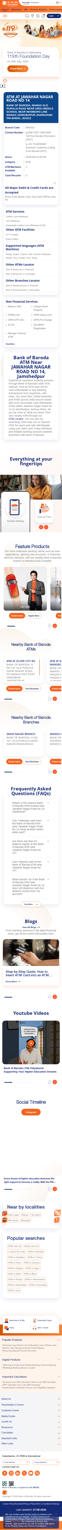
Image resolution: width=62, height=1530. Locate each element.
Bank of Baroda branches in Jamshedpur (23, 290)
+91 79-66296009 (37, 144)
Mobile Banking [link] (33, 1365)
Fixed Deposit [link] (38, 1348)
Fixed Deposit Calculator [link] (14, 1388)
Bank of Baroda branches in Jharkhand (22, 286)
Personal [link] (26, 3)
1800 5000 (45, 132)
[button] (27, 16)
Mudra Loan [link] (8, 1348)
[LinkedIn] (17, 1473)
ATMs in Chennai (32, 1263)
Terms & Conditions (44, 1504)
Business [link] (35, 3)
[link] (32, 16)
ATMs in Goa (14, 1290)
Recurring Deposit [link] (11, 1351)
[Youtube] (30, 1473)
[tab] (31, 1340)
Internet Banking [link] (48, 1365)
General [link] (5, 10)
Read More (10, 344)
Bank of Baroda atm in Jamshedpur (20, 274)
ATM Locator (16, 418)
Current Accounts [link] (28, 1351)
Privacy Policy (30, 1504)
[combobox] (57, 1213)
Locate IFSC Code (16, 1251)
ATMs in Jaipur (33, 1268)
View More (28, 904)
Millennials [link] (16, 10)
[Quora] (37, 1473)
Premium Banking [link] (38, 10)
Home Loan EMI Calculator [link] (43, 1382)
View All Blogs (29, 927)
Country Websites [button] (40, 1462)
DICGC (36, 1487)
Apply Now (33, 615)
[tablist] (31, 1362)
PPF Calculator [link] (10, 1385)
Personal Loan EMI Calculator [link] (16, 1382)
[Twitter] (24, 1473)
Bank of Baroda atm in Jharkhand (20, 269)
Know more (17, 615)
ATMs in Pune (14, 1263)
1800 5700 (32, 132)
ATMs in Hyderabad (17, 1285)
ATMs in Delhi (14, 1274)
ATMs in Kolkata (15, 1268)
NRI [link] (26, 10)
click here (16, 1521)
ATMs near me (14, 1246)
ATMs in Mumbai (35, 1251)
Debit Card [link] (8, 1365)
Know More (16, 68)
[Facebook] (4, 1473)
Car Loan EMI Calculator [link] (29, 1385)
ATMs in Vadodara (16, 1257)
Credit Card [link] (19, 1365)
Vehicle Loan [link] (51, 1345)
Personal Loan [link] (9, 1345)
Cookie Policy (8, 1504)
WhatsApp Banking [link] (11, 1368)
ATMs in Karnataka (38, 1285)
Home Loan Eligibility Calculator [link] (41, 1388)
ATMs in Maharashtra (35, 1279)
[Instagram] (11, 1473)
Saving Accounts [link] (22, 1348)
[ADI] (4, 1220)
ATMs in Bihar (30, 1274)
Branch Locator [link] (28, 1368)
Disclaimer (19, 1504)
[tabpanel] (31, 51)
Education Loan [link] (36, 1345)
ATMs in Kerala (15, 1279)
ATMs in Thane (35, 1257)
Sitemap (55, 1504)
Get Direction (32, 688)
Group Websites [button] (9, 1462)
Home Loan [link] (22, 1345)
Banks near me (31, 1246)
